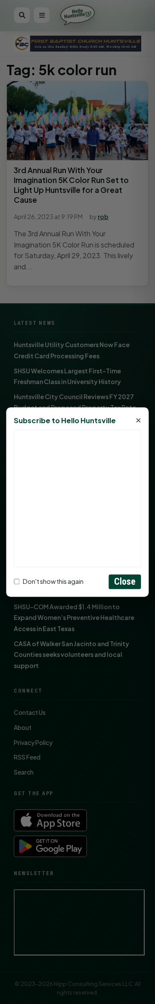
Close (125, 581)
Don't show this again (53, 582)
